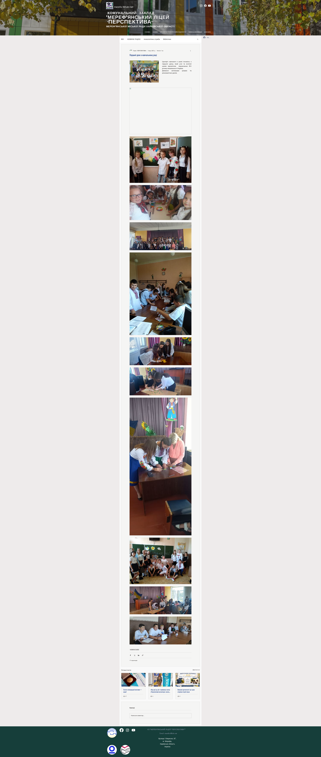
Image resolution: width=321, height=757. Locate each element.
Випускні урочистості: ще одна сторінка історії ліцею (186, 691)
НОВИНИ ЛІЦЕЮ (133, 39)
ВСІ (122, 39)
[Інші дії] (190, 51)
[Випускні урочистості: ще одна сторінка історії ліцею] (188, 680)
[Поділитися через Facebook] (130, 655)
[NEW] (112, 733)
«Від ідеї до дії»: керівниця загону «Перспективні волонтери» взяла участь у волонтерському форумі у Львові (160, 691)
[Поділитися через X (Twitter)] (134, 655)
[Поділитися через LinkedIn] (138, 655)
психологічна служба (152, 39)
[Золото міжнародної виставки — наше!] (133, 680)
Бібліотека (167, 39)
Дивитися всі (196, 669)
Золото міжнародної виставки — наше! (132, 691)
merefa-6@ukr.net (123, 7)
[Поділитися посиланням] (142, 655)
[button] (197, 39)
